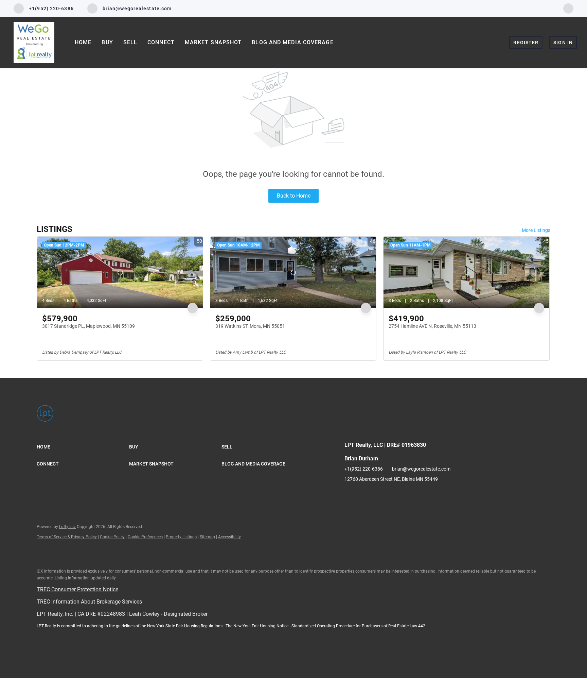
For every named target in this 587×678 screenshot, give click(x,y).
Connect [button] (161, 42)
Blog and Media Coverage (292, 42)
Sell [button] (130, 42)
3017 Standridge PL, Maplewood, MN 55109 (88, 326)
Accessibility (229, 537)
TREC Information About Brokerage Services (89, 601)
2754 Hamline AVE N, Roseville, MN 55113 (432, 326)
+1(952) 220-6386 (363, 469)
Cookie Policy (112, 537)
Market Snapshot (213, 42)
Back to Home (293, 195)
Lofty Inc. (67, 526)
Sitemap (207, 537)
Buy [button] (107, 42)
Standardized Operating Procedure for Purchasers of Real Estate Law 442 (358, 626)
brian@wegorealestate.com (421, 469)
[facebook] (568, 8)
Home (83, 42)
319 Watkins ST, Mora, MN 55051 (250, 326)
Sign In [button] (563, 42)
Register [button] (525, 42)
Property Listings (181, 537)
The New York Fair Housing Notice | (258, 626)
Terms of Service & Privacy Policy (67, 537)
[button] (83, 447)
